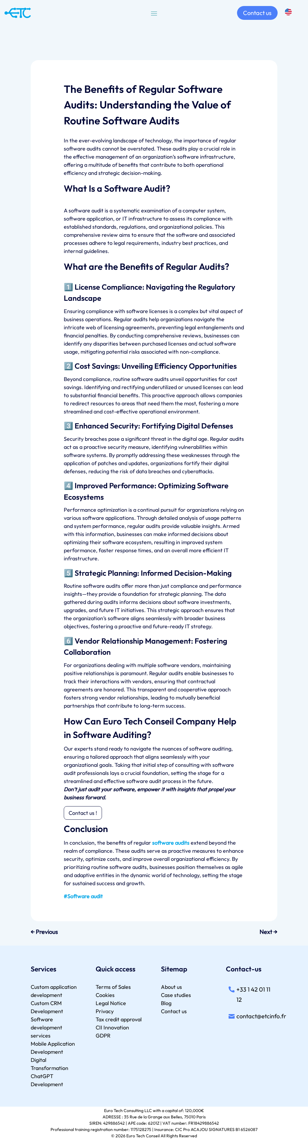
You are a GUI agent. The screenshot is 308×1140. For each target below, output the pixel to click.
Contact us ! (83, 812)
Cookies (105, 995)
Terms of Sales (113, 986)
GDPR (103, 1035)
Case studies (176, 995)
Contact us (257, 13)
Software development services (46, 1027)
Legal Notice (111, 1003)
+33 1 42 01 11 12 (253, 994)
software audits (170, 842)
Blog (166, 1003)
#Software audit (83, 896)
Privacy (105, 1011)
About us (171, 986)
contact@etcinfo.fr (261, 1016)
